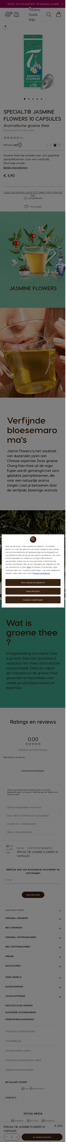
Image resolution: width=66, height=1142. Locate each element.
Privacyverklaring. (41, 573)
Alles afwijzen (33, 591)
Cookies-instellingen (33, 600)
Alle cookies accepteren (33, 582)
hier (29, 567)
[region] (33, 571)
